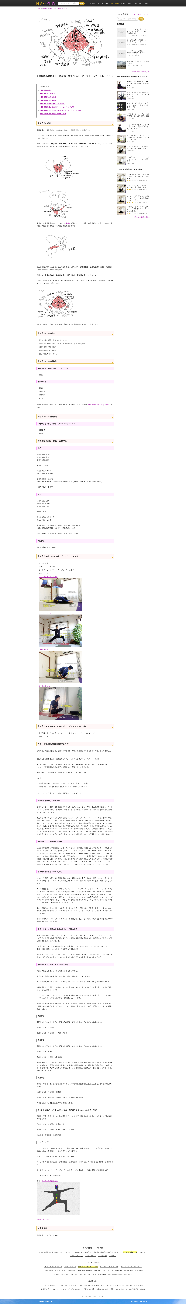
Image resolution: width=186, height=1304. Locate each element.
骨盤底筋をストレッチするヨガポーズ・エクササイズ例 (60, 110)
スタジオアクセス (90, 1256)
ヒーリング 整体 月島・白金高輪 (135, 1289)
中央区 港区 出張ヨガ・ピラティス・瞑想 (55, 1285)
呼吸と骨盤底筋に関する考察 (98, 405)
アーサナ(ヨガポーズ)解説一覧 (53, 1267)
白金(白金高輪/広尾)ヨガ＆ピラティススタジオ (107, 1252)
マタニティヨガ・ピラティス (115, 1285)
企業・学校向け (115, 3)
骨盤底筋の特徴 (46, 90)
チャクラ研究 (139, 1270)
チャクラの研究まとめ (50, 1181)
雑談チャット (128, 1274)
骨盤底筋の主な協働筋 (48, 100)
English (146, 3)
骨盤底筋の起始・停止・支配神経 (52, 104)
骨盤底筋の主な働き (47, 94)
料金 (124, 3)
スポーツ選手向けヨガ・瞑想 (134, 1285)
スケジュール (95, 3)
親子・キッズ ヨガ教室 (117, 1289)
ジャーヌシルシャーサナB (48, 577)
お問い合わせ (137, 3)
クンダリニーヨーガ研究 (61, 1274)
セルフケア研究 (128, 1270)
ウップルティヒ (44, 686)
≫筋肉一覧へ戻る (43, 1219)
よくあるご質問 (102, 1256)
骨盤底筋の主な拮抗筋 (48, 97)
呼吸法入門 (118, 1270)
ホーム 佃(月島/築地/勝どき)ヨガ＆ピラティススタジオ (55, 1252)
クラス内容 (105, 3)
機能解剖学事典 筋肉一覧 (85, 1270)
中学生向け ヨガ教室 (88, 1289)
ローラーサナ (43, 649)
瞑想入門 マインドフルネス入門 (104, 1270)
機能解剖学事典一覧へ (46, 1301)
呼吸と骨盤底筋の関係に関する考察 (53, 114)
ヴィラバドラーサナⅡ (47, 613)
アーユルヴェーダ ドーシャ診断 (109, 1267)
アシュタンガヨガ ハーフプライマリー (54, 1270)
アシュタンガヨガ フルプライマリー (131, 1267)
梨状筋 (68, 223)
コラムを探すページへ (141, 14)
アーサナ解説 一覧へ (142, 217)
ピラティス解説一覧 (70, 1267)
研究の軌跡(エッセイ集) (115, 1274)
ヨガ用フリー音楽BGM (99, 1274)
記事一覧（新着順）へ (141, 71)
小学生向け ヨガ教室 (74, 1289)
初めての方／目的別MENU (139, 1301)
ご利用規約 (112, 1256)
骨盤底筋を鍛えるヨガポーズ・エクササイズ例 (57, 107)
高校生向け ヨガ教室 (102, 1289)
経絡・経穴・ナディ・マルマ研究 (80, 1274)
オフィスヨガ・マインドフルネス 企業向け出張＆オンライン (87, 1285)
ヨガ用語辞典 (71, 1270)
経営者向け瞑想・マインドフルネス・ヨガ (53, 1289)
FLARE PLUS (100, 1296)
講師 (129, 3)
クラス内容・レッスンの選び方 (83, 1252)
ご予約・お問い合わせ (76, 1256)
